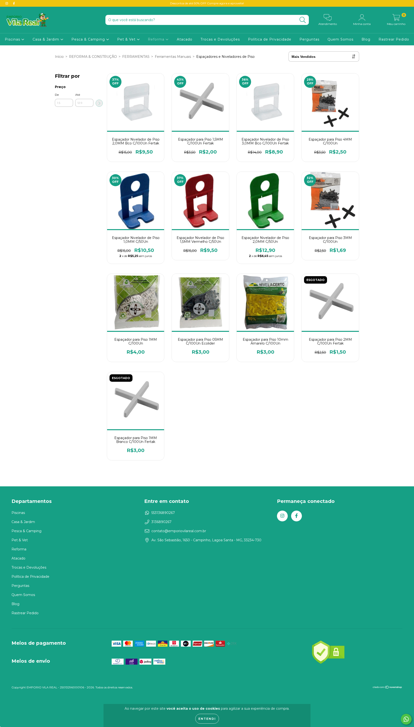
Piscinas (13, 39)
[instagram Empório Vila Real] (7, 3)
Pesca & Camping (88, 39)
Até (77, 94)
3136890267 (161, 522)
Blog (366, 39)
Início (59, 56)
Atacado (184, 39)
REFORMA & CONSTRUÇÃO (93, 56)
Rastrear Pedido (394, 39)
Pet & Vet (127, 39)
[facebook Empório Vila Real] (14, 3)
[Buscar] (302, 20)
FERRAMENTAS (136, 56)
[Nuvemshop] (387, 688)
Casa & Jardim (46, 39)
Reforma (157, 39)
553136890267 (163, 513)
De (57, 94)
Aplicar (99, 103)
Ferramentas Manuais (173, 56)
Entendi (207, 719)
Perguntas (309, 39)
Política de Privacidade (269, 39)
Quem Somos (340, 39)
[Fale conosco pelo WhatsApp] (406, 719)
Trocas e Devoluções (220, 39)
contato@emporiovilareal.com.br (178, 531)
